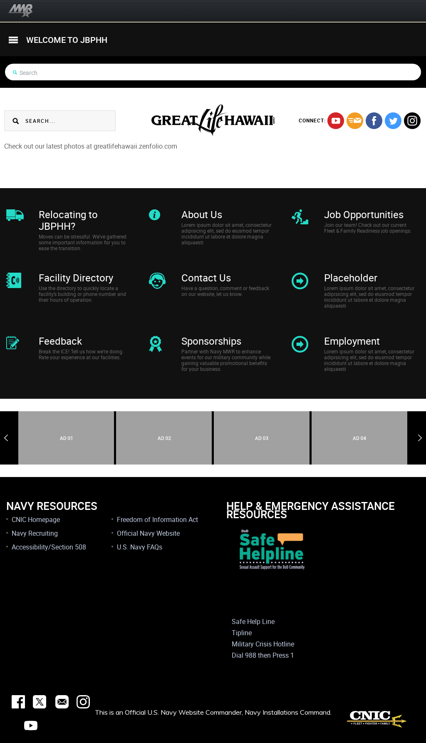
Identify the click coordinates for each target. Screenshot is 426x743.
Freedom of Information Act (157, 519)
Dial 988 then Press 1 (263, 655)
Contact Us (206, 277)
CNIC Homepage (36, 519)
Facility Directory (76, 277)
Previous (6, 438)
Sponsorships (211, 341)
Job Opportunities (364, 214)
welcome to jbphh (66, 39)
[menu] (13, 40)
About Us (201, 214)
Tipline (242, 632)
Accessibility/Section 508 (49, 547)
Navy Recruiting (35, 533)
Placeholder (350, 277)
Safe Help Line (253, 621)
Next (420, 438)
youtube (335, 120)
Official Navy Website (148, 533)
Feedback (60, 341)
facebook (374, 120)
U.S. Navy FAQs (139, 547)
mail (355, 120)
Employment (352, 341)
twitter (393, 120)
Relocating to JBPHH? (68, 220)
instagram (412, 120)
